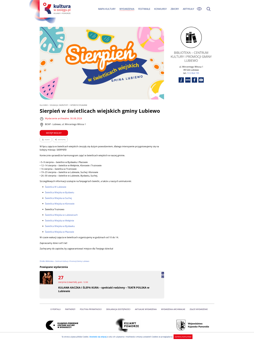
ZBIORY (175, 8)
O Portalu (55, 309)
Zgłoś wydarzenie (199, 309)
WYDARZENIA (126, 8)
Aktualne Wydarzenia (146, 309)
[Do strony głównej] (56, 9)
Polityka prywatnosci (91, 309)
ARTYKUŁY (188, 8)
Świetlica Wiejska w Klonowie (59, 203)
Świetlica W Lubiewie (55, 186)
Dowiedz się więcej (97, 336)
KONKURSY (160, 8)
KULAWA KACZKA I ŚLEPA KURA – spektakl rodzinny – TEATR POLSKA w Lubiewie (103, 289)
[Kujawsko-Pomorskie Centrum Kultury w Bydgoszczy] (61, 325)
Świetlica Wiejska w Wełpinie (59, 220)
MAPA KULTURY (106, 8)
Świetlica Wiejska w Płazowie (59, 231)
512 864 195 (193, 73)
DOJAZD (47, 139)
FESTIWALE (144, 8)
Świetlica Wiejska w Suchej (58, 198)
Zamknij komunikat (183, 336)
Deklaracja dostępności (118, 309)
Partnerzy (70, 309)
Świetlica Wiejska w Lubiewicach (61, 214)
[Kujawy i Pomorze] (127, 325)
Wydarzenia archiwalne (173, 309)
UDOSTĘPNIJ (61, 139)
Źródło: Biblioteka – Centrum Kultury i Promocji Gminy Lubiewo (64, 261)
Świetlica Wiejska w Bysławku (60, 226)
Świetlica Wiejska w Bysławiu (59, 192)
